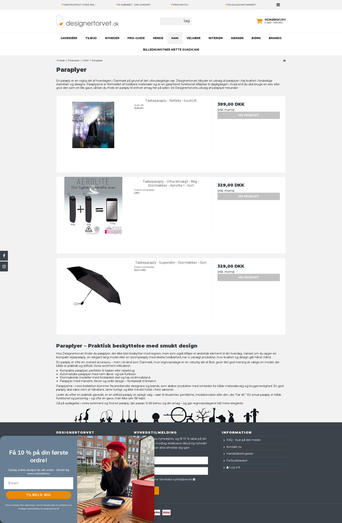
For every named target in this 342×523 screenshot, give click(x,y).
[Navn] (171, 460)
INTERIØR (216, 38)
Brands (275, 38)
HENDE (158, 38)
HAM (174, 38)
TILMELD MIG (38, 495)
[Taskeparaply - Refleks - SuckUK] (93, 133)
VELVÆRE (193, 38)
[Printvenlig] (284, 60)
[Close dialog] (150, 440)
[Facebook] (4, 256)
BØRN (256, 38)
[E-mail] (171, 471)
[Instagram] (4, 266)
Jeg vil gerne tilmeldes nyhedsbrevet (174, 478)
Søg (187, 21)
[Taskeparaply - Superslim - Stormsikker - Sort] (93, 295)
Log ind (234, 467)
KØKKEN (237, 38)
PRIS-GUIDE (136, 38)
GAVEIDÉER (69, 38)
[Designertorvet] (78, 21)
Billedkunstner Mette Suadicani (171, 49)
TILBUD (91, 38)
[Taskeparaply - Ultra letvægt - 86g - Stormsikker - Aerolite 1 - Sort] (93, 214)
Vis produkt (248, 115)
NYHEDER (112, 38)
